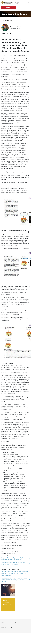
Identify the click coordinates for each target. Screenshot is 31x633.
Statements (7, 20)
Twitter (10, 34)
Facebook (7, 34)
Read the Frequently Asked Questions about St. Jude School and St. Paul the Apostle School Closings (14, 573)
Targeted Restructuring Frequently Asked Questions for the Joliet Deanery (13, 558)
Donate (8, 7)
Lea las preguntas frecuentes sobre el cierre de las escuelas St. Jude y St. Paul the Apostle (14, 579)
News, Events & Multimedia (14, 14)
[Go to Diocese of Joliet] (10, 2)
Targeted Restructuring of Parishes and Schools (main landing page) (13, 563)
